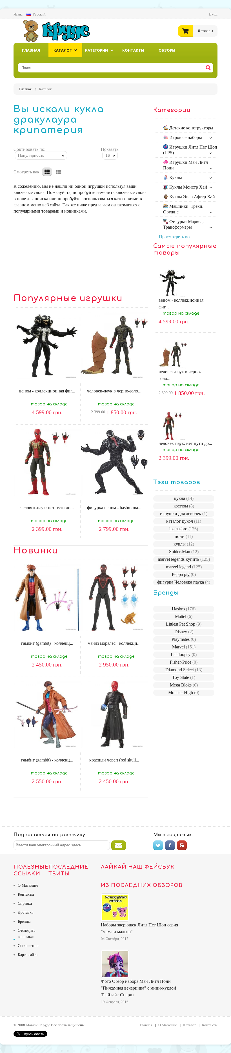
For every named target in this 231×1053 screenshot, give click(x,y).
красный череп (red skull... (114, 760)
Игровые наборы (185, 137)
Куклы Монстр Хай (187, 187)
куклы (184, 544)
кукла (184, 498)
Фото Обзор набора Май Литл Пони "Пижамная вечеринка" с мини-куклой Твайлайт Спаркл (138, 988)
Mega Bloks (184, 685)
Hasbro (184, 608)
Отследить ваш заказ (26, 933)
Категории (96, 50)
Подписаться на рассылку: (50, 834)
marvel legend (184, 566)
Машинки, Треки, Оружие (183, 209)
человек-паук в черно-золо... (114, 390)
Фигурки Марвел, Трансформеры (183, 224)
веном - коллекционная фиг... (47, 390)
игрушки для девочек (183, 513)
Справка (25, 903)
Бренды (24, 921)
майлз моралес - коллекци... (114, 643)
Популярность (31, 155)
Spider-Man (184, 551)
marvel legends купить (184, 559)
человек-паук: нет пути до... (47, 507)
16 (107, 155)
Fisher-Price (183, 662)
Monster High (183, 692)
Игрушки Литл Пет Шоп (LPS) (190, 150)
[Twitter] (158, 845)
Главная (31, 50)
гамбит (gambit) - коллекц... (47, 643)
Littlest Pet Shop (183, 624)
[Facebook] (170, 845)
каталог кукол (183, 521)
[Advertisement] (81, 253)
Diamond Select (183, 669)
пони (184, 536)
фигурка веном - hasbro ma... (114, 507)
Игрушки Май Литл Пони (185, 165)
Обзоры (167, 50)
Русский (39, 14)
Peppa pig (184, 574)
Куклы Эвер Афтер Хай (191, 196)
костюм (184, 506)
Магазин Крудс (61, 30)
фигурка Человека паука (183, 582)
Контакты (133, 50)
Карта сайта (27, 955)
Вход (213, 14)
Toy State (183, 677)
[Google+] (182, 845)
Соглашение (28, 946)
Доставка (25, 912)
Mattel (183, 616)
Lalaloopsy (184, 654)
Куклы (175, 177)
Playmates (184, 639)
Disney (183, 631)
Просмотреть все (175, 236)
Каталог (63, 50)
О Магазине (28, 885)
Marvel (184, 646)
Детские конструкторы (190, 127)
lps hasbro (183, 528)
